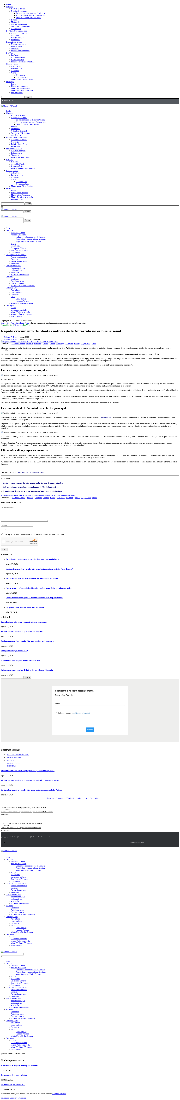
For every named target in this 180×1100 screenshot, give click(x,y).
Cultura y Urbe (12, 64)
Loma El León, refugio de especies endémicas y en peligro (21, 823)
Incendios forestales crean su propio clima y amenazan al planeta (32, 559)
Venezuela (15, 48)
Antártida (4, 495)
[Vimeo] (14, 103)
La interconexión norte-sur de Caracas (30, 13)
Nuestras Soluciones (19, 11)
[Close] (1, 214)
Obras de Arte (21, 75)
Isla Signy (71, 495)
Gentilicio (15, 35)
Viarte (13, 73)
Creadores (15, 71)
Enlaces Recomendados (20, 51)
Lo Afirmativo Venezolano (16, 31)
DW (42, 472)
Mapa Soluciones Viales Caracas (28, 18)
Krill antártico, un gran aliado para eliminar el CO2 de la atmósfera (31, 487)
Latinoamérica (16, 46)
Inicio (8, 4)
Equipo (14, 20)
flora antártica (61, 495)
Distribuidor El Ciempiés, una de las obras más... (21, 660)
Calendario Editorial (19, 24)
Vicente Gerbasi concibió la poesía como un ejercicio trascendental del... (30, 780)
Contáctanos (16, 29)
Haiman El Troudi (18, 9)
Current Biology (106, 417)
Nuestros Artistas (22, 77)
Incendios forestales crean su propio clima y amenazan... (24, 622)
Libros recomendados (19, 86)
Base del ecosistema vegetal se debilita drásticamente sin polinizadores (34, 598)
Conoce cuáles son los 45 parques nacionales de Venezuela (21, 828)
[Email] (12, 103)
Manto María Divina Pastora (22, 79)
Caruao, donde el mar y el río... (14, 1075)
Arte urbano (15, 66)
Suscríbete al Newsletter (20, 26)
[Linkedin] (8, 103)
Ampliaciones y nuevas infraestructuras (31, 15)
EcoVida (9, 53)
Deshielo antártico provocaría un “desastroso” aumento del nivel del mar (33, 491)
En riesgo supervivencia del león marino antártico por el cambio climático (33, 483)
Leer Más (62, 1094)
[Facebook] (1, 103)
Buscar (27, 97)
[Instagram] (5, 103)
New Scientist (22, 472)
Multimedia (15, 22)
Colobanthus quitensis (29, 495)
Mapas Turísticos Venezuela (22, 90)
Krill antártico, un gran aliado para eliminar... (20, 1065)
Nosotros (9, 7)
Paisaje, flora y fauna (19, 37)
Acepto (55, 1094)
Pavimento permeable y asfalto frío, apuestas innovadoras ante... (27, 641)
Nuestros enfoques (18, 44)
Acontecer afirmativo (19, 33)
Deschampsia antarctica (47, 495)
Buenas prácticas (17, 60)
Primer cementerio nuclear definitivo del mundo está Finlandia (32, 578)
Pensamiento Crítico (14, 42)
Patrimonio (15, 40)
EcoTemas (15, 55)
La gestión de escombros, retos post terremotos (25, 607)
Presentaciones (17, 93)
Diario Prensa (34, 472)
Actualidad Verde (18, 57)
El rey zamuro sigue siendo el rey (14, 651)
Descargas (10, 82)
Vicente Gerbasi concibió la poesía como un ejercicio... (23, 631)
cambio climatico (14, 495)
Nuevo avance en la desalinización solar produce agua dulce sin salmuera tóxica (39, 588)
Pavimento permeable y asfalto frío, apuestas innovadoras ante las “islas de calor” (39, 569)
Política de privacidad (137, 842)
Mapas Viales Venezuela (20, 88)
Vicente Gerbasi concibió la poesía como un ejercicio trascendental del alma (27, 812)
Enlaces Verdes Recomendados (23, 62)
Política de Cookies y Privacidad (13, 1098)
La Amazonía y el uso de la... (13, 1085)
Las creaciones (17, 68)
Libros (13, 84)
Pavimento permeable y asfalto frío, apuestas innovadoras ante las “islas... (31, 790)
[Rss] (17, 103)
